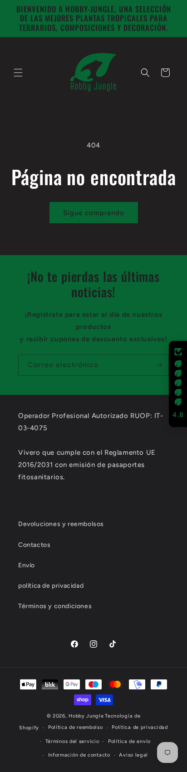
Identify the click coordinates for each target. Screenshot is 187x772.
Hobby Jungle (86, 716)
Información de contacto (79, 755)
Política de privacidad (139, 727)
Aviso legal (133, 755)
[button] (18, 73)
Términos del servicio (72, 741)
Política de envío (129, 741)
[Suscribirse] (158, 365)
